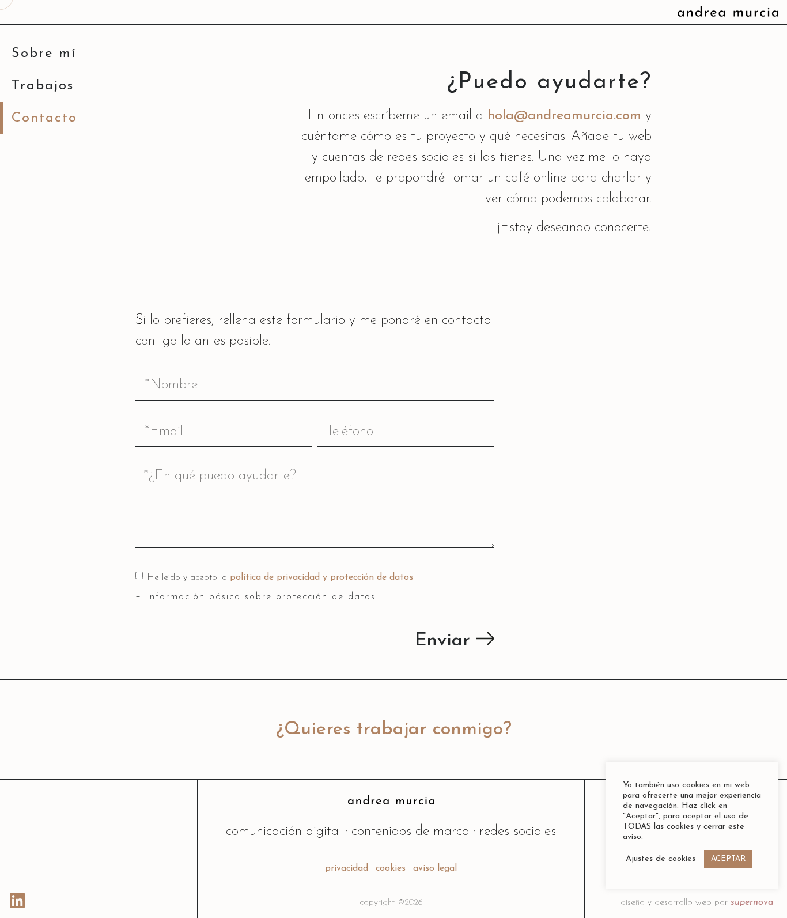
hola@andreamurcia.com (564, 116)
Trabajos (43, 86)
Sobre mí (44, 54)
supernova (752, 902)
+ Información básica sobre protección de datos (255, 597)
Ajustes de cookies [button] (660, 859)
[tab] (314, 596)
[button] (393, 729)
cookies (391, 868)
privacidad (346, 868)
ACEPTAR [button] (728, 859)
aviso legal (435, 868)
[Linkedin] (17, 900)
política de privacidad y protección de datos (321, 577)
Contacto (44, 118)
